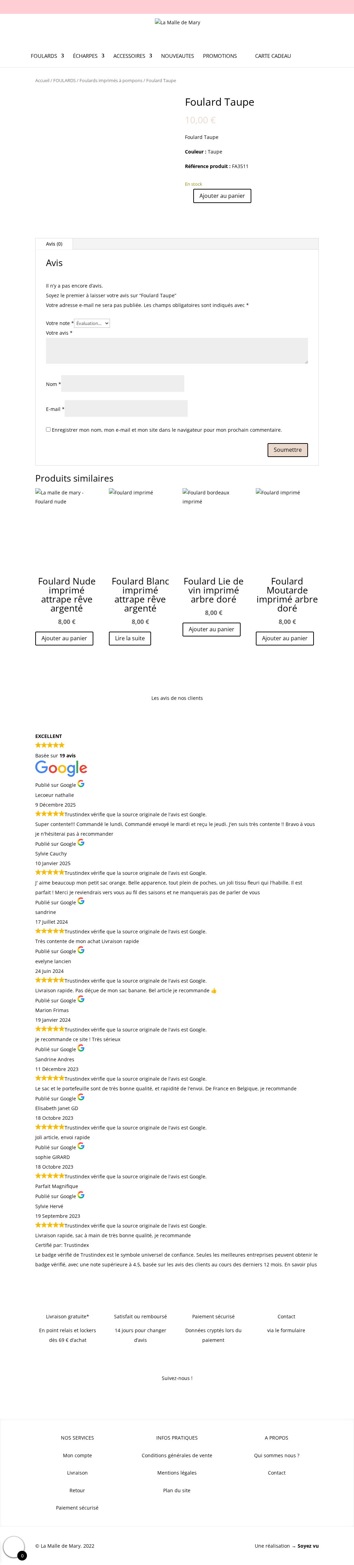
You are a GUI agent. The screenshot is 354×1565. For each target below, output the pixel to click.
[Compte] (303, 60)
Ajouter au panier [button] (64, 638)
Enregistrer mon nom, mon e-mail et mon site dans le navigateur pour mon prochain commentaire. (167, 430)
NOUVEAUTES (177, 56)
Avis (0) (54, 243)
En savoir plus (301, 1264)
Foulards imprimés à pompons (111, 80)
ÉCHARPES (85, 56)
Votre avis (59, 332)
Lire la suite (130, 638)
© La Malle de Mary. (58, 1545)
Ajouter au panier (222, 196)
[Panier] (319, 60)
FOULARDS (44, 56)
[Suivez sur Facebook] (163, 1396)
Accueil (42, 80)
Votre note (60, 323)
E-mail (55, 409)
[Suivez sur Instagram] (177, 1396)
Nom (53, 384)
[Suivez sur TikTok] (190, 1396)
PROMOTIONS (220, 56)
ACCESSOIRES (129, 56)
